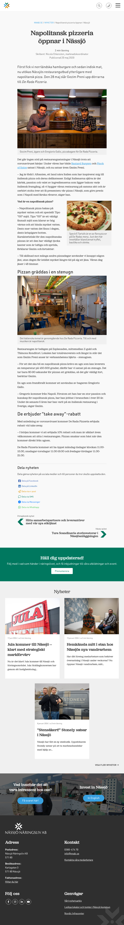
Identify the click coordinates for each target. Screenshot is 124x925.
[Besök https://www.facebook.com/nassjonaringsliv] (8, 901)
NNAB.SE (38, 22)
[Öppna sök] (99, 5)
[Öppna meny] (118, 5)
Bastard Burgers (81, 163)
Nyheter (49, 22)
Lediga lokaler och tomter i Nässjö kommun (87, 907)
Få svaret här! (30, 800)
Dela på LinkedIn (29, 486)
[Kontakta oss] (108, 5)
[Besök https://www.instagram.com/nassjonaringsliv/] (15, 901)
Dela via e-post (29, 491)
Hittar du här (11, 881)
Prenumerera (62, 571)
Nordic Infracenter (74, 913)
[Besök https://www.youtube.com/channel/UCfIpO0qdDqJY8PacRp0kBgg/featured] (28, 901)
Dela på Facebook (30, 480)
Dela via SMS (28, 496)
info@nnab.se (71, 853)
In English (94, 798)
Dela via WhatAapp (30, 507)
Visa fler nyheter (106, 764)
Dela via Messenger (31, 501)
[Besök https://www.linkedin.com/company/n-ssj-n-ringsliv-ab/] (21, 901)
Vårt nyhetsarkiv (73, 900)
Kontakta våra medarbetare (78, 859)
